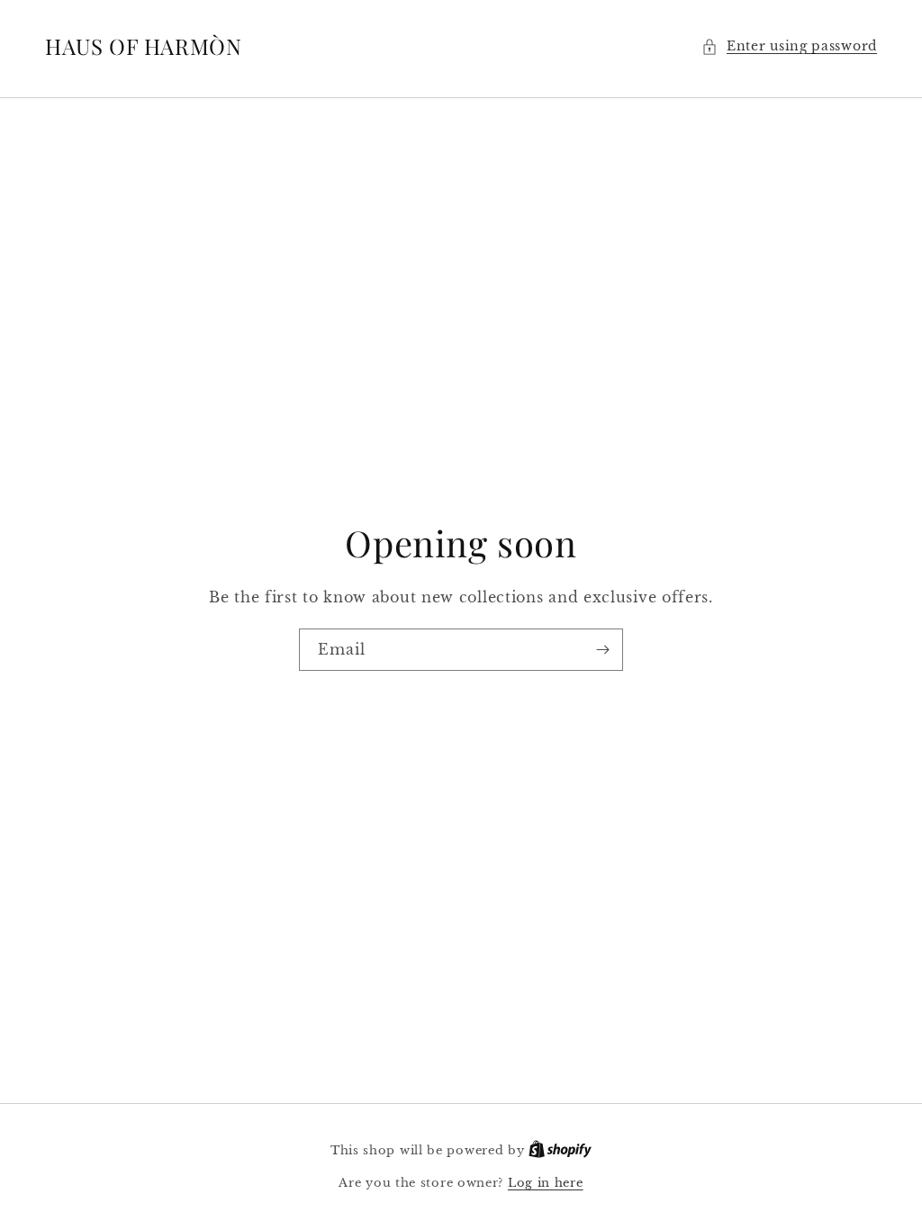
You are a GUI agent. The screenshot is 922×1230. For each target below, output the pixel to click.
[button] (789, 46)
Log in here (545, 1182)
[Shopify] (560, 1150)
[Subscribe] (602, 650)
